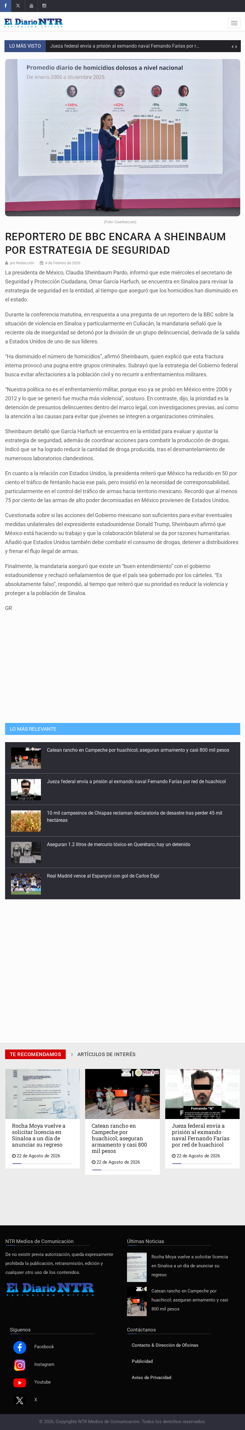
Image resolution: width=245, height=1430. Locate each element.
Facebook (44, 1346)
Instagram (44, 1364)
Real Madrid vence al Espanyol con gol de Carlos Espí (103, 844)
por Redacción (22, 263)
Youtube (42, 1382)
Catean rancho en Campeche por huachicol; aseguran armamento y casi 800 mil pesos (189, 1300)
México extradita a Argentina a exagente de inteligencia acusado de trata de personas (137, 876)
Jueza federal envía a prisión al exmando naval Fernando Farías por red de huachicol (139, 46)
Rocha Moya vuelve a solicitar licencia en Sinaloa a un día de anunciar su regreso (189, 1266)
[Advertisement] (122, 672)
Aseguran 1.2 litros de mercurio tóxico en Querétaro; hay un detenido (118, 813)
